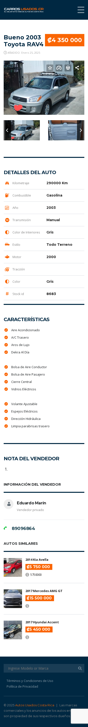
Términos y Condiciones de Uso (30, 680)
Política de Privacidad (22, 686)
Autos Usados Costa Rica (34, 705)
